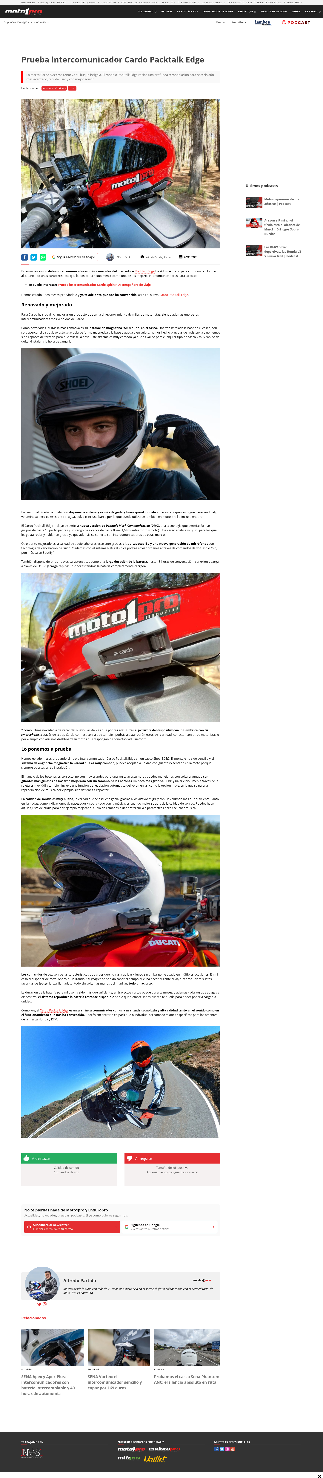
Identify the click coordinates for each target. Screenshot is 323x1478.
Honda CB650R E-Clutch (269, 2)
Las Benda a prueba (212, 2)
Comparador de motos (218, 11)
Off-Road (311, 11)
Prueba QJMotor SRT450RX (52, 2)
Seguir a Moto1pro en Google (76, 257)
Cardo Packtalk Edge (173, 295)
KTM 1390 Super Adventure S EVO (139, 2)
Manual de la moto (274, 11)
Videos (296, 11)
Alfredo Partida (79, 1280)
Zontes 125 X (169, 2)
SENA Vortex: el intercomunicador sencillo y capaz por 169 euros (115, 1382)
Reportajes (245, 11)
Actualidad (145, 11)
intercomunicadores (54, 88)
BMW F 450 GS (188, 2)
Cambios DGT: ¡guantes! (83, 2)
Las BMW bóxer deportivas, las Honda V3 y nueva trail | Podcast (282, 251)
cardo (72, 88)
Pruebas (166, 11)
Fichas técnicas (187, 11)
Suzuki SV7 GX (108, 2)
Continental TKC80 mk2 (240, 2)
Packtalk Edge (145, 271)
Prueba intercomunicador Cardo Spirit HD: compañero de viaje (104, 285)
